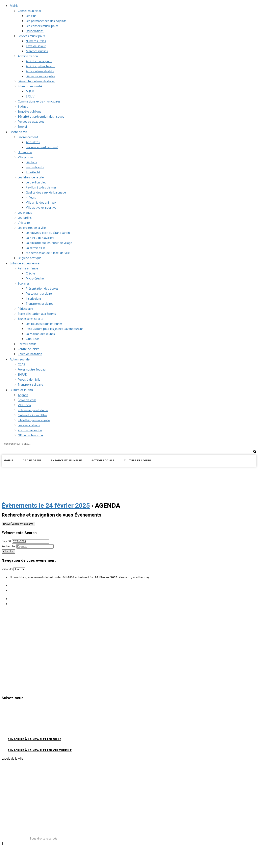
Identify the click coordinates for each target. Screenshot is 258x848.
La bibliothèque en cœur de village (49, 243)
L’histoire (24, 223)
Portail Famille (27, 344)
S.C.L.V (30, 96)
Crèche (30, 273)
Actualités (33, 142)
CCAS (21, 364)
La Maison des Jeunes (40, 334)
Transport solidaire (30, 384)
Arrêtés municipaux (39, 61)
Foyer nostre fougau (32, 369)
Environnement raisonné (42, 147)
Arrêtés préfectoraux (40, 66)
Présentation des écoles (42, 288)
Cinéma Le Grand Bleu (32, 415)
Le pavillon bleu (36, 182)
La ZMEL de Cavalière (40, 238)
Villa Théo (24, 405)
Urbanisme (25, 152)
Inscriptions (34, 298)
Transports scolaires (39, 303)
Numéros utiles (36, 41)
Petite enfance (28, 268)
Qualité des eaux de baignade (46, 192)
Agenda (23, 395)
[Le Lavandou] (32, 471)
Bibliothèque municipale (34, 420)
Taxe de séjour (36, 46)
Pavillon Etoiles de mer (41, 187)
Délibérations (35, 31)
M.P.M (30, 91)
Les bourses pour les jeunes (44, 324)
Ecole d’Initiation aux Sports (37, 314)
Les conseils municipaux (42, 26)
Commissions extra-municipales (39, 101)
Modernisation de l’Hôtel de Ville (48, 253)
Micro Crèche (35, 278)
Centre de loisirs (28, 349)
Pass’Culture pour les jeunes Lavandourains (54, 329)
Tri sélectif (33, 172)
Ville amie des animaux (41, 202)
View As (8, 569)
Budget (23, 106)
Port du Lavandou (30, 430)
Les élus (31, 16)
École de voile (27, 400)
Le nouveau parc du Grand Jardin (48, 233)
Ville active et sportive (41, 207)
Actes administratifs (40, 71)
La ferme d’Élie (36, 248)
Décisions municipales (40, 76)
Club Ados (33, 339)
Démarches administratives (36, 81)
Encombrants (35, 167)
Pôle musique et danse (33, 410)
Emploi (22, 126)
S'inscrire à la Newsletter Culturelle (40, 750)
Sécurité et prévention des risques (41, 116)
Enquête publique (29, 111)
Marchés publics (37, 51)
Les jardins (25, 218)
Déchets (31, 162)
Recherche (9, 546)
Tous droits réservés (43, 838)
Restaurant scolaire (39, 293)
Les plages (25, 212)
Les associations (29, 425)
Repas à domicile (29, 379)
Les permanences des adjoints (46, 21)
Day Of (6, 541)
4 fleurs (31, 197)
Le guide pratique (29, 258)
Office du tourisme (30, 435)
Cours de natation (30, 354)
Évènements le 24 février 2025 (46, 505)
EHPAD (22, 374)
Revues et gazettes (31, 121)
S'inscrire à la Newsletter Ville (34, 739)
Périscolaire (25, 309)
